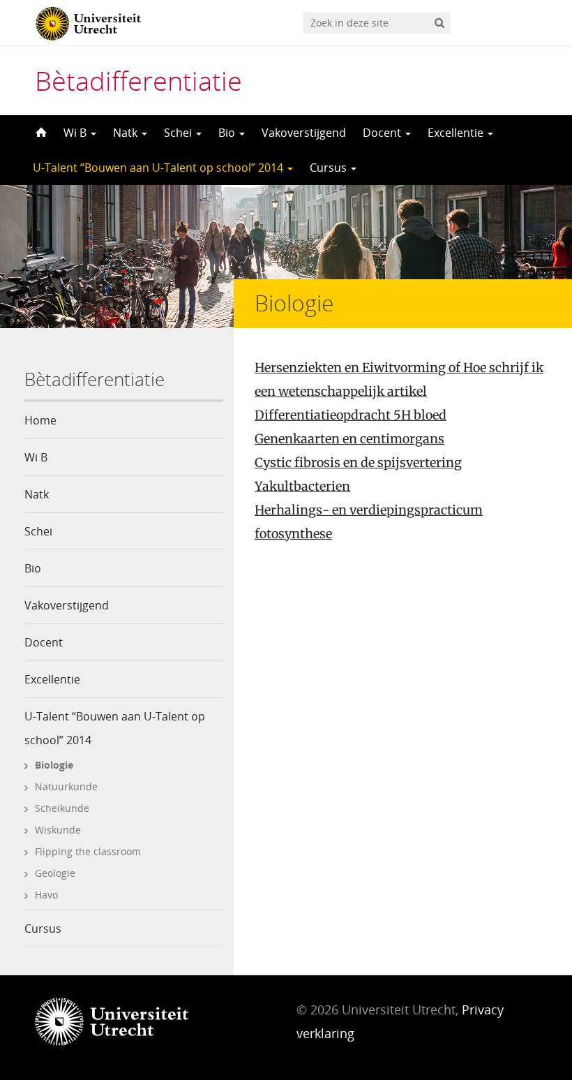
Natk (126, 132)
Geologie (55, 873)
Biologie (54, 764)
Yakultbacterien (302, 486)
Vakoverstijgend (304, 132)
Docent (383, 132)
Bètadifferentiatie (138, 80)
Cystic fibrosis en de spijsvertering (358, 462)
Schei (179, 132)
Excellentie (457, 132)
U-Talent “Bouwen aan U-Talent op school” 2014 (159, 167)
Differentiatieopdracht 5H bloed (350, 415)
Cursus (329, 167)
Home (40, 420)
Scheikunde (62, 808)
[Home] (39, 132)
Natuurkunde (66, 786)
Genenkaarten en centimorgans (349, 439)
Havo (46, 894)
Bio (228, 132)
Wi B (76, 132)
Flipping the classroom (88, 851)
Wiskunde (58, 829)
